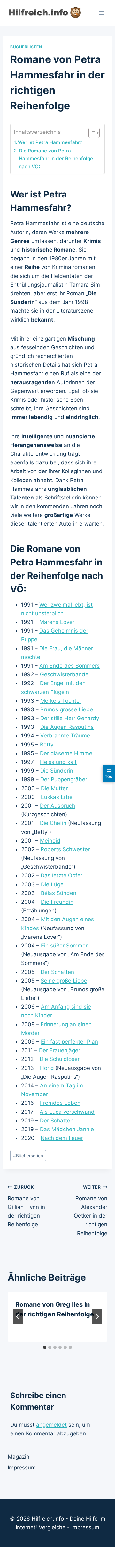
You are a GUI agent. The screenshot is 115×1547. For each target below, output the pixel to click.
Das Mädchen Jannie (67, 1129)
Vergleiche (52, 1527)
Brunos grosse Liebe (66, 709)
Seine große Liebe (64, 980)
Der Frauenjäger (59, 1050)
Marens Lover (56, 622)
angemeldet (51, 1425)
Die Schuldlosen (60, 1059)
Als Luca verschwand (67, 1112)
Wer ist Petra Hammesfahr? (50, 142)
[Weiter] (97, 1316)
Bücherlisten (26, 46)
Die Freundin (57, 902)
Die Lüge (52, 884)
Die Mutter (54, 788)
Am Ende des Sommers (69, 666)
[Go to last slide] (18, 1316)
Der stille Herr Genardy (69, 718)
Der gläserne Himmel (67, 753)
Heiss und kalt (58, 762)
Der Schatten (57, 972)
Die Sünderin (56, 770)
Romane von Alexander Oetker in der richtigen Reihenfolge (90, 1210)
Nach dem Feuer (62, 1138)
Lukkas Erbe (57, 797)
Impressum (22, 1467)
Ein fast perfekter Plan (69, 1042)
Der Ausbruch (57, 805)
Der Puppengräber (63, 779)
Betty (46, 744)
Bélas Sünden (58, 893)
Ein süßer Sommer (64, 945)
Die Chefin (53, 823)
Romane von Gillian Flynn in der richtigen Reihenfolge (26, 1206)
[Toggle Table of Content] (91, 132)
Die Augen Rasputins (67, 727)
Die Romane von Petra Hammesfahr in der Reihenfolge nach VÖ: (56, 158)
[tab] (44, 1347)
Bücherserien (28, 1155)
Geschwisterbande (64, 674)
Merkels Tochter (60, 701)
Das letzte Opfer (61, 875)
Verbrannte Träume (65, 735)
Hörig (47, 1068)
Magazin (18, 1456)
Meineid (50, 841)
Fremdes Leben (60, 1103)
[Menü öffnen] (101, 13)
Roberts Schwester (65, 849)
